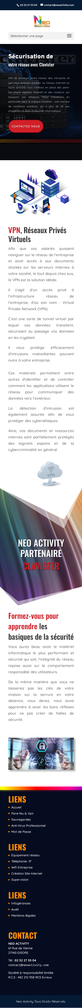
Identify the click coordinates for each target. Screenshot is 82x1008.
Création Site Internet (26, 873)
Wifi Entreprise (22, 867)
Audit (15, 909)
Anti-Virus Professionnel (28, 826)
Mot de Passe (21, 832)
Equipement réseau (25, 855)
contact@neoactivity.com (28, 965)
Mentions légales (23, 915)
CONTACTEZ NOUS (26, 126)
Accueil (16, 807)
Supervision (19, 880)
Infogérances (21, 903)
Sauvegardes (21, 819)
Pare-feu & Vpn (22, 813)
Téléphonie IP (21, 861)
